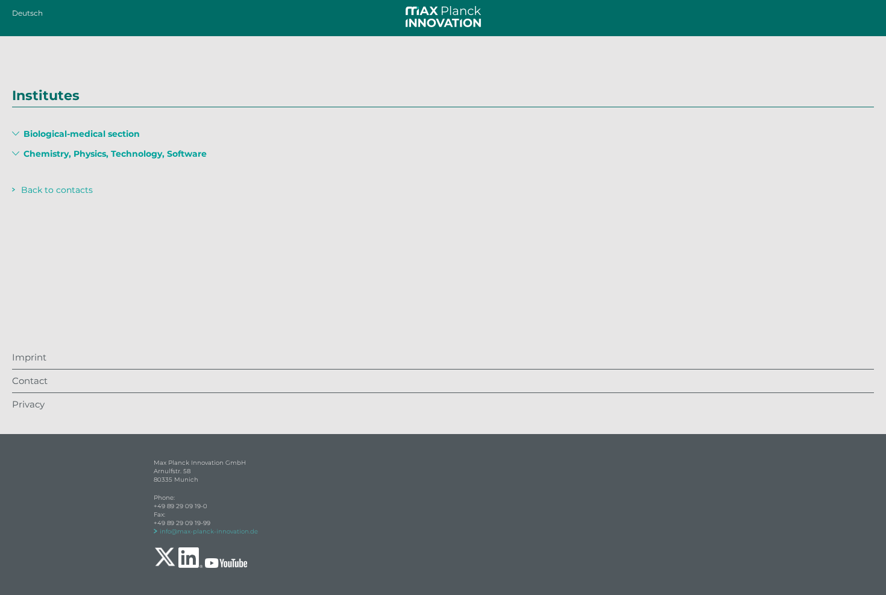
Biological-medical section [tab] (80, 134)
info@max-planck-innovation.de (209, 531)
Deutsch (27, 12)
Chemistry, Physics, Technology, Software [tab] (114, 154)
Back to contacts (57, 189)
